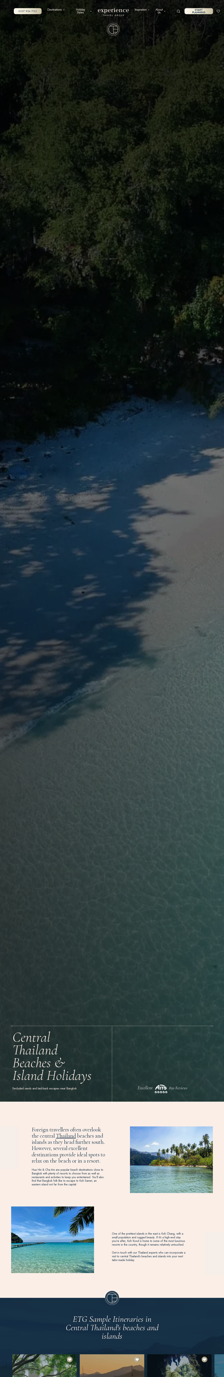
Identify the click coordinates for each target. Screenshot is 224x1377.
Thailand (66, 1135)
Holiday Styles (80, 11)
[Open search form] (178, 11)
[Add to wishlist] (70, 1359)
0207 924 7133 (27, 11)
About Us (159, 11)
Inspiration (141, 9)
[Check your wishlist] (218, 11)
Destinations (54, 9)
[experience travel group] (113, 13)
